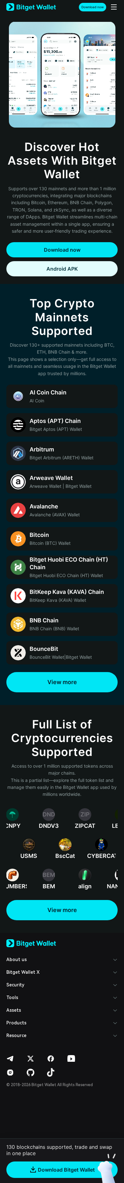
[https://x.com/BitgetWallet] (30, 1058)
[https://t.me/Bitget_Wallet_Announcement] (10, 1058)
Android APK (62, 269)
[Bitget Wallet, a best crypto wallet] (31, 7)
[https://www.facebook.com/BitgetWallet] (51, 1058)
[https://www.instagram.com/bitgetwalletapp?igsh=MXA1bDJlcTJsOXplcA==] (10, 1072)
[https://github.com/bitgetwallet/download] (30, 1072)
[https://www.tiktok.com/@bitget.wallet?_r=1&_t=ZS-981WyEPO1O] (51, 1072)
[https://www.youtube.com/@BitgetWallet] (71, 1058)
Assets (13, 1010)
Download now (92, 7)
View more (62, 682)
